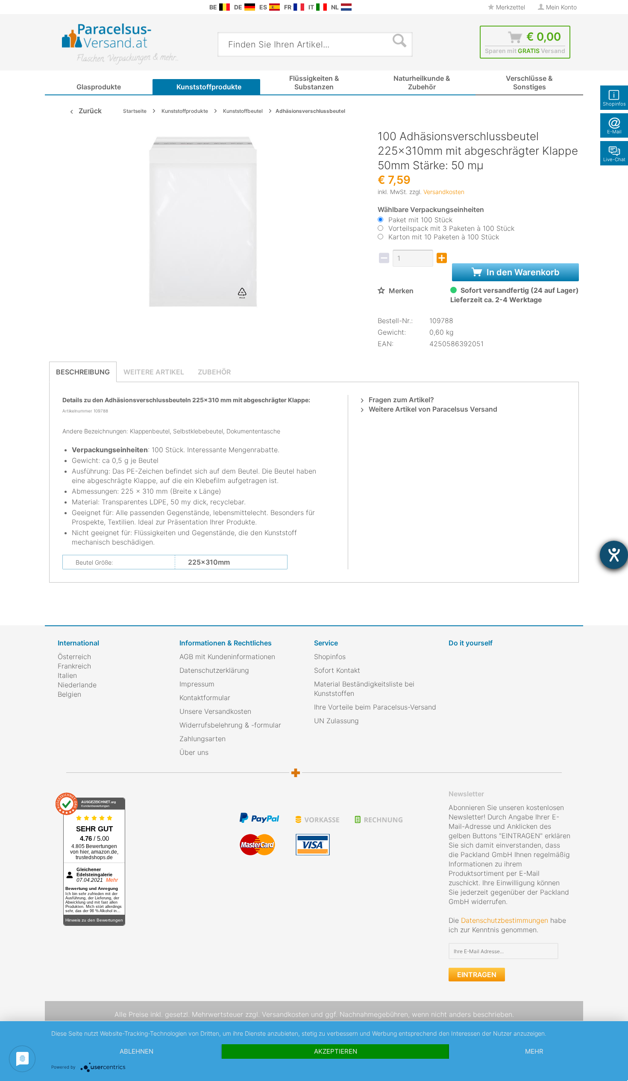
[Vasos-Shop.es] (274, 7)
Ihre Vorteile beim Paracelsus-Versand (375, 707)
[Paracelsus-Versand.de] (249, 7)
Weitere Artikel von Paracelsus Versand (432, 409)
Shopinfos (330, 656)
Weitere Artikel (153, 372)
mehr (534, 1051)
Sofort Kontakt (337, 670)
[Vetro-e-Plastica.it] (321, 7)
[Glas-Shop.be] (224, 7)
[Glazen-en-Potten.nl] (346, 7)
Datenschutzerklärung (214, 670)
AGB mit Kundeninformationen (227, 656)
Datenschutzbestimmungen (504, 920)
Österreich (74, 656)
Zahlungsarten (202, 738)
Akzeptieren (335, 1051)
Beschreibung (83, 372)
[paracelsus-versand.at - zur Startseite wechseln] (120, 44)
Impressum (196, 684)
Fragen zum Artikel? (400, 399)
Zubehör (214, 372)
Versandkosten (443, 191)
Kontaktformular (204, 697)
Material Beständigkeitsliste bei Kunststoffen (364, 689)
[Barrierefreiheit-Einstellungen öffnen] (614, 555)
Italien (67, 675)
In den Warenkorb (522, 272)
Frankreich (74, 666)
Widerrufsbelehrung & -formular (230, 725)
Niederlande (77, 684)
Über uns (193, 752)
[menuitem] (62, 7)
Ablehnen (136, 1051)
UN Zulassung (336, 720)
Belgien (69, 694)
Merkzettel (509, 7)
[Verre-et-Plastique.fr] (298, 7)
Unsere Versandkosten (215, 711)
